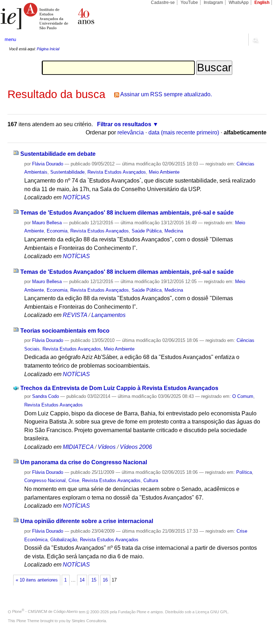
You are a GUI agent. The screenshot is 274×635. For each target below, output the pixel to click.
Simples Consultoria (89, 621)
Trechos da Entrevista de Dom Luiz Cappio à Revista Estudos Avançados (119, 388)
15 (93, 580)
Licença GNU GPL (212, 611)
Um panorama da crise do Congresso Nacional (83, 462)
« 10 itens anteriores (37, 580)
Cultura (150, 480)
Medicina (173, 231)
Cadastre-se (163, 2)
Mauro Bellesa (47, 222)
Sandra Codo (45, 396)
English (261, 2)
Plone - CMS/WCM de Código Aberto (45, 611)
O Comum (242, 396)
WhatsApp (239, 2)
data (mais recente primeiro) (183, 132)
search (254, 40)
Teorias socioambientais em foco (65, 331)
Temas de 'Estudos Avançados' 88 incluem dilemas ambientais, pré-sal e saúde (127, 213)
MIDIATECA (78, 447)
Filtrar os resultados (124, 124)
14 (82, 580)
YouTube (189, 2)
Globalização (63, 539)
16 (105, 580)
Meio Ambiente (164, 172)
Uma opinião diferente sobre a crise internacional (86, 521)
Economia (57, 231)
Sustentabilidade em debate (58, 154)
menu (10, 39)
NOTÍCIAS (76, 197)
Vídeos (107, 447)
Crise (73, 480)
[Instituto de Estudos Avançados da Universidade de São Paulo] (68, 16)
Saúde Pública (147, 231)
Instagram (213, 2)
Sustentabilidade (67, 172)
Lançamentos (108, 315)
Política (244, 472)
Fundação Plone (132, 611)
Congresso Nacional (45, 480)
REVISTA (75, 315)
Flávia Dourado (47, 164)
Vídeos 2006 (136, 447)
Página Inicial (48, 49)
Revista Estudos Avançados (116, 172)
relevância (130, 132)
